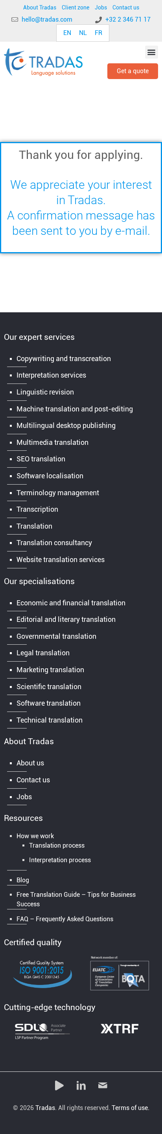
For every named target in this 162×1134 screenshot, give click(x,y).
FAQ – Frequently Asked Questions (65, 919)
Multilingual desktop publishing (66, 425)
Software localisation (50, 476)
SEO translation (41, 459)
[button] (151, 52)
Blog (23, 880)
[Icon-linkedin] (81, 1085)
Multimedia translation (52, 442)
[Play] (59, 1085)
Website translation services (61, 559)
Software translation (49, 703)
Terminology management (58, 493)
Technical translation (50, 720)
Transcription (37, 509)
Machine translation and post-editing (75, 409)
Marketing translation (50, 670)
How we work (35, 836)
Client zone (75, 7)
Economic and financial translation (71, 603)
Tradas (45, 1108)
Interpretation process (60, 860)
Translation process (57, 845)
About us (30, 763)
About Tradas (39, 7)
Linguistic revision (45, 392)
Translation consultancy (54, 542)
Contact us (125, 7)
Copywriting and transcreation (64, 358)
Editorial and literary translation (66, 619)
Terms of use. (130, 1108)
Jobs (101, 7)
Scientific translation (49, 686)
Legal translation (43, 653)
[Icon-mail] (102, 1085)
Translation (34, 526)
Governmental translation (56, 636)
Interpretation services (51, 375)
